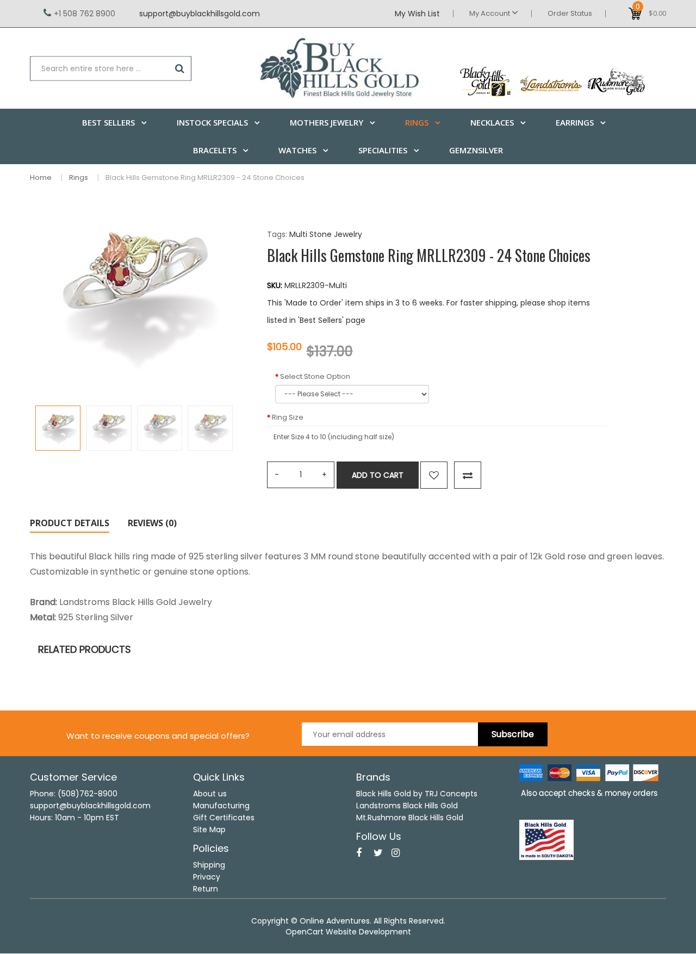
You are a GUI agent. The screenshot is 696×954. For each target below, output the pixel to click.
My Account (490, 13)
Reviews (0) (152, 523)
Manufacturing (221, 805)
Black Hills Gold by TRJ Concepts (416, 793)
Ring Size (287, 417)
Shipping (209, 864)
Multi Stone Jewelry (325, 234)
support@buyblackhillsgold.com (199, 13)
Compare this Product (467, 475)
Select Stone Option (315, 377)
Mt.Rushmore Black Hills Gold (409, 817)
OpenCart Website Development (348, 931)
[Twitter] (378, 853)
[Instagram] (395, 853)
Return (205, 888)
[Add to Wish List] (434, 475)
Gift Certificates (223, 817)
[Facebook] (359, 853)
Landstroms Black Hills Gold (407, 805)
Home (41, 177)
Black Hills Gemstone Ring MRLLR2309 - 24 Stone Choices (204, 177)
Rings (78, 177)
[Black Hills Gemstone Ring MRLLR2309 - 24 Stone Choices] (57, 428)
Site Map (209, 829)
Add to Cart (377, 475)
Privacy (206, 876)
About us (210, 793)
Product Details (69, 523)
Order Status (570, 13)
